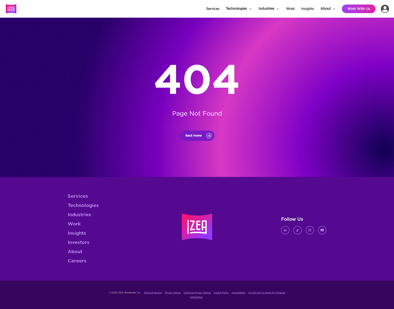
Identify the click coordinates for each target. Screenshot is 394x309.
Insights (77, 233)
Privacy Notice (173, 293)
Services (78, 196)
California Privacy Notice (197, 293)
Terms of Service (153, 293)
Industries (79, 215)
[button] (239, 9)
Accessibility (238, 293)
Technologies (83, 205)
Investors (78, 242)
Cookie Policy (221, 293)
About (75, 251)
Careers (77, 261)
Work (74, 224)
